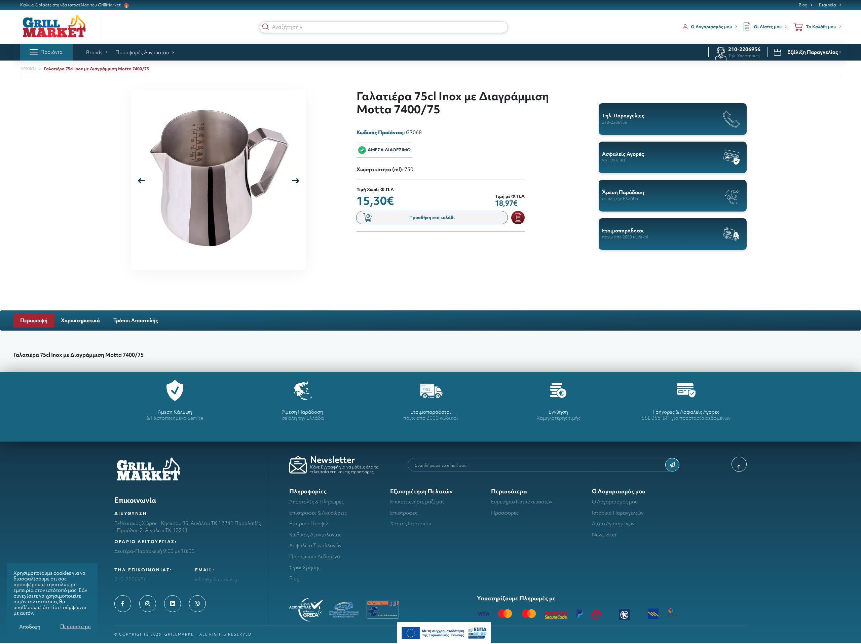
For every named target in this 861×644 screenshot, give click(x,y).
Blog (803, 5)
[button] (265, 27)
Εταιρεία (827, 5)
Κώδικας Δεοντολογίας (315, 534)
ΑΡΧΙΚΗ (28, 69)
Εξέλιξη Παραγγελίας (813, 52)
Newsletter (604, 534)
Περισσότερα (75, 626)
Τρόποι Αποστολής (135, 320)
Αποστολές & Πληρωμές (316, 501)
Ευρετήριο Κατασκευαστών (521, 501)
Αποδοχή (29, 626)
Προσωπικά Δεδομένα (314, 556)
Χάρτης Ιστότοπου (410, 523)
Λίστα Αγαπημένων (613, 523)
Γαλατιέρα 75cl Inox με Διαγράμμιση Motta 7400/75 (96, 69)
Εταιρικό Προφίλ (309, 523)
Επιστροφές (403, 512)
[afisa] (444, 632)
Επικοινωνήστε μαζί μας (417, 501)
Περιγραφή (33, 320)
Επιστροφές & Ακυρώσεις (318, 512)
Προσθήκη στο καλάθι (432, 217)
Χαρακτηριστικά (80, 320)
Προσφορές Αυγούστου (142, 52)
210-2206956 (744, 49)
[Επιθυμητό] (518, 217)
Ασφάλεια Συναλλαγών (315, 545)
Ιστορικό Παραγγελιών (617, 512)
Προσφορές (505, 512)
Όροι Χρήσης (305, 567)
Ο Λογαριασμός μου (615, 501)
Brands (94, 52)
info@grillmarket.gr (217, 579)
